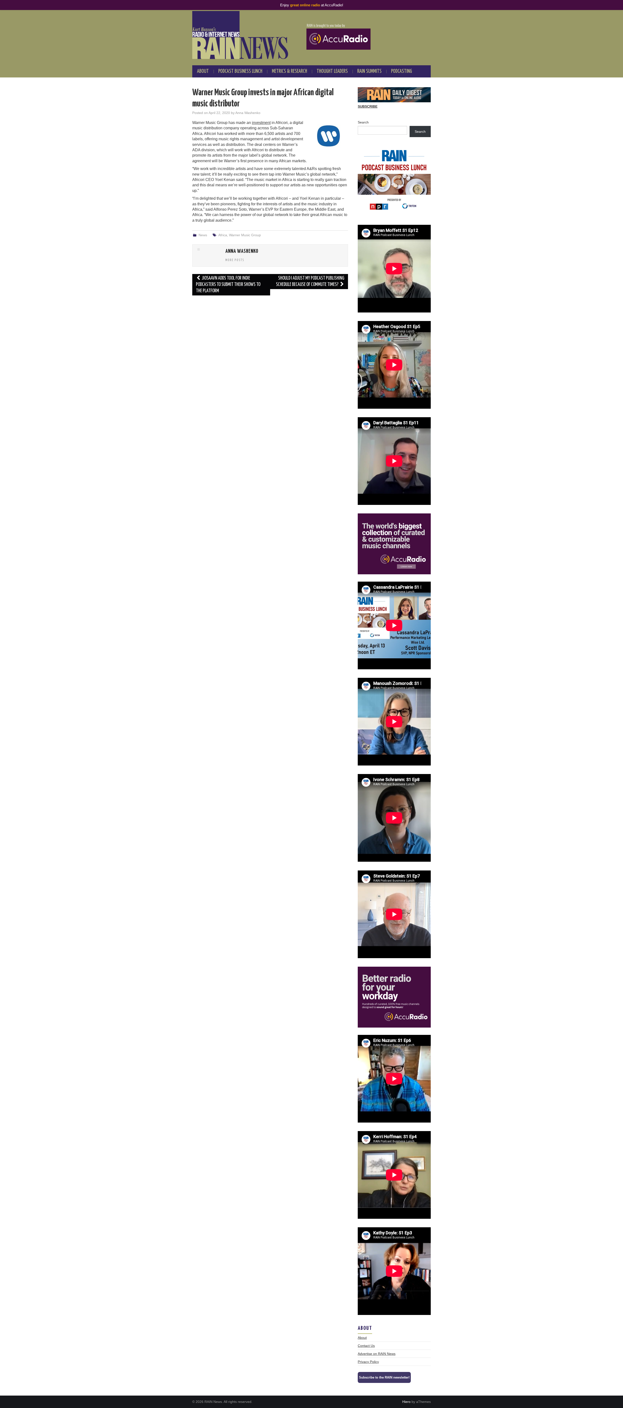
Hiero (406, 1402)
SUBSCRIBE (367, 106)
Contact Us (366, 1346)
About (203, 71)
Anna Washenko (247, 113)
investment (261, 123)
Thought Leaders (332, 71)
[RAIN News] (311, 35)
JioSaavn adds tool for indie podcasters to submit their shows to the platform (228, 284)
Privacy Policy (368, 1362)
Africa (222, 235)
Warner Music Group (245, 235)
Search (363, 122)
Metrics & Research (289, 71)
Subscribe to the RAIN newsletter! (384, 1377)
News (203, 235)
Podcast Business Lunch (240, 71)
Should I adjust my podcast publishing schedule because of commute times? (310, 281)
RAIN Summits (369, 71)
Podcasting (401, 71)
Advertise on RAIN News (376, 1354)
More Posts (234, 260)
